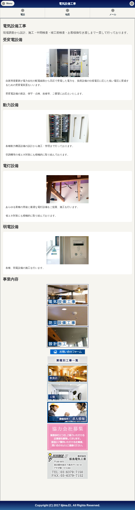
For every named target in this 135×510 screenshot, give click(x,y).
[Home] (132, 3)
